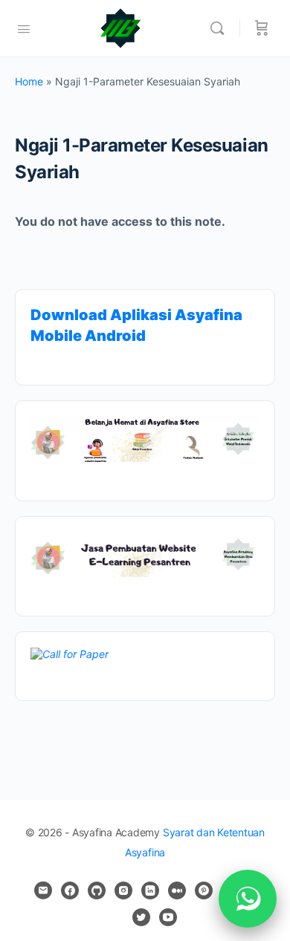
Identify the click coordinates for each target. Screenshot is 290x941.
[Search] (220, 28)
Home (29, 81)
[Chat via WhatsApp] (248, 899)
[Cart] (261, 28)
